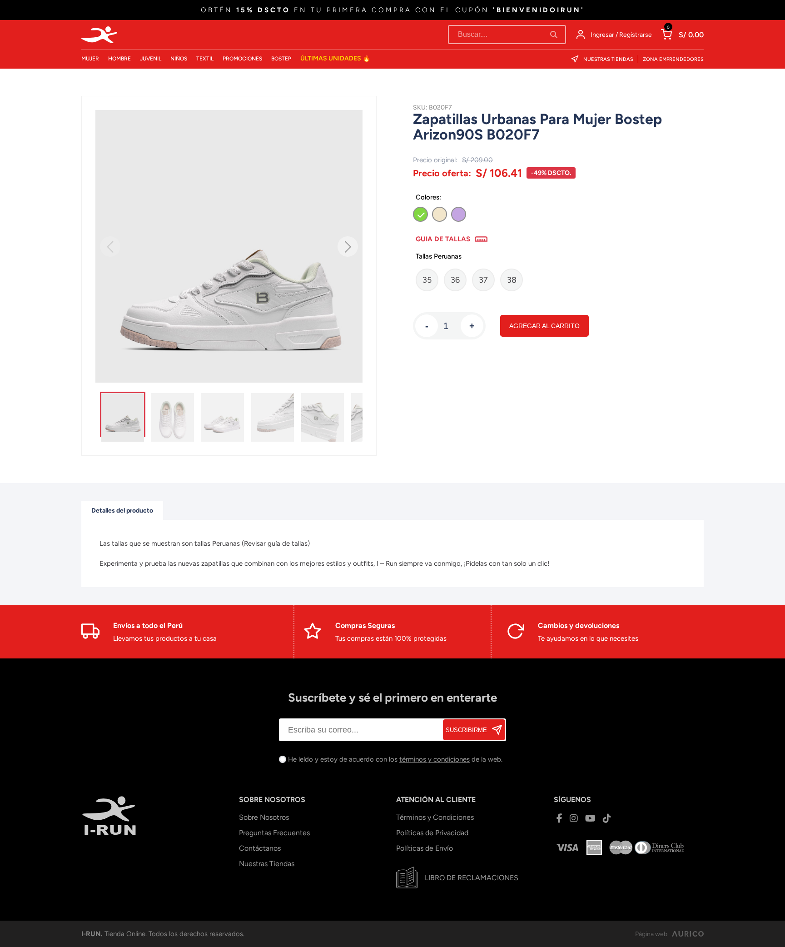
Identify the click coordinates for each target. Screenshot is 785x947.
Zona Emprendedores (673, 59)
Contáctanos (260, 848)
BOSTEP (281, 58)
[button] (348, 246)
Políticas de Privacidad (432, 832)
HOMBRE (119, 58)
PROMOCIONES (242, 58)
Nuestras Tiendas (608, 59)
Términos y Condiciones (435, 817)
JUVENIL (150, 58)
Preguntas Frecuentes (274, 832)
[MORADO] (458, 214)
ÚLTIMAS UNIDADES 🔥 (335, 58)
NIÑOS (178, 58)
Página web (651, 934)
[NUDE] (439, 214)
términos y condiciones (434, 759)
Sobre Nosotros (264, 817)
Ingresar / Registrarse (621, 35)
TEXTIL (205, 58)
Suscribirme (466, 730)
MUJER (90, 58)
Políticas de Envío (424, 848)
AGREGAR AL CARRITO (544, 325)
